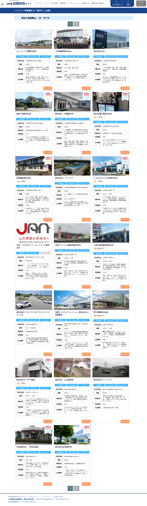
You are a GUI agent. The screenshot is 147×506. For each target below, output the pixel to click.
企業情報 (63, 3)
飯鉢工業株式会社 (24, 114)
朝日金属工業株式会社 (103, 114)
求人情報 (54, 3)
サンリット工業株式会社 (27, 51)
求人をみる (33, 56)
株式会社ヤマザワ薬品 (26, 380)
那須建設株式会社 (24, 178)
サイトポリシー (35, 496)
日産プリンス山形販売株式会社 (68, 245)
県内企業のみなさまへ (141, 3)
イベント (46, 3)
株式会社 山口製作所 (64, 380)
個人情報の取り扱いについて (17, 496)
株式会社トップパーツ (64, 178)
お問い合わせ (58, 496)
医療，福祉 (29, 460)
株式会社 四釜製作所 (64, 114)
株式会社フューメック (103, 380)
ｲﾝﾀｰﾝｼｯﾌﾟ (45, 56)
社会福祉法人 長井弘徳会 (28, 447)
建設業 (66, 64)
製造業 (28, 64)
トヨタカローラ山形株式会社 (106, 178)
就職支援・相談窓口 (98, 3)
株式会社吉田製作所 (63, 447)
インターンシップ (73, 3)
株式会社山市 (99, 51)
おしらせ (39, 3)
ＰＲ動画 (99, 117)
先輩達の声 (85, 3)
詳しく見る (47, 88)
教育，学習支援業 (31, 328)
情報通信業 (29, 260)
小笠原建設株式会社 (63, 51)
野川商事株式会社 (101, 312)
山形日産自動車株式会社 (104, 245)
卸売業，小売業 (107, 194)
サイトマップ (47, 496)
